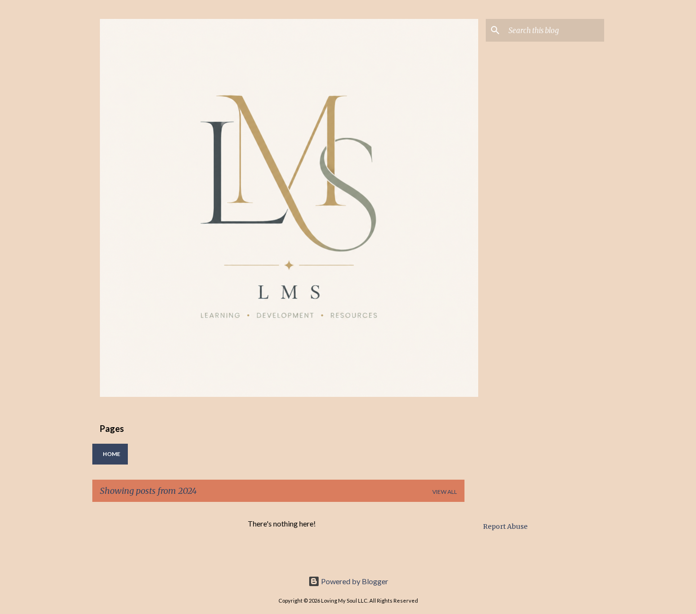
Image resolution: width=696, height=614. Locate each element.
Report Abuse (505, 526)
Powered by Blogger (354, 581)
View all (444, 491)
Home (111, 453)
